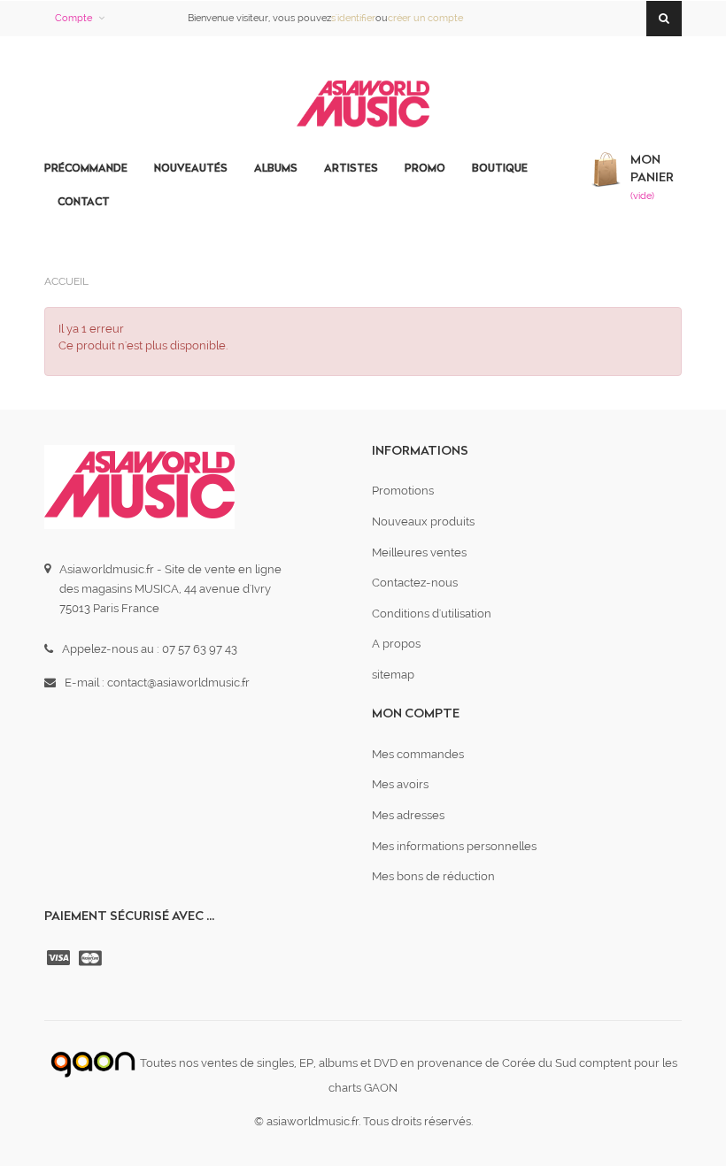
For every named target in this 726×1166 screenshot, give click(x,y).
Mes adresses (408, 815)
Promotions (403, 490)
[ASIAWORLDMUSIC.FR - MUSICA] (363, 104)
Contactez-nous (415, 582)
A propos (396, 643)
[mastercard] (92, 958)
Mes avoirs (400, 784)
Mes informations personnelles (454, 846)
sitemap (393, 674)
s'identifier (353, 18)
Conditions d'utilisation (431, 613)
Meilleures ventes (419, 552)
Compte (73, 18)
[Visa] (60, 958)
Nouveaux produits (423, 521)
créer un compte (425, 18)
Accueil (66, 281)
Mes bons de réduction (433, 876)
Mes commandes (418, 754)
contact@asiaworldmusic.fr (178, 682)
